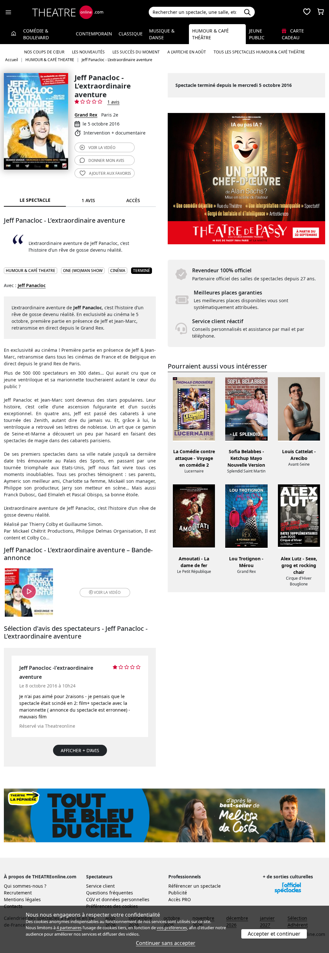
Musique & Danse (161, 34)
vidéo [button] (107, 592)
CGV (90, 899)
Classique (131, 34)
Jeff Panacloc (32, 285)
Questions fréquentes (109, 893)
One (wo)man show (82, 270)
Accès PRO (179, 899)
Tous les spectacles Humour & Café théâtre (259, 52)
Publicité (177, 893)
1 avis (113, 102)
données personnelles (125, 899)
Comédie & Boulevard (36, 34)
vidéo (101, 147)
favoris (110, 173)
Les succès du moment (136, 52)
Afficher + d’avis (80, 750)
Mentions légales (22, 899)
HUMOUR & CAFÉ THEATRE (30, 270)
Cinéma (117, 270)
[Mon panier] (320, 12)
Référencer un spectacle (194, 886)
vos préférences (172, 927)
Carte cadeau (293, 34)
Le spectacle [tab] (35, 200)
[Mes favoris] (306, 12)
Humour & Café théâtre (210, 34)
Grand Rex (86, 115)
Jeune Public (256, 34)
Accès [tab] (133, 200)
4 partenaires (69, 927)
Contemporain (94, 34)
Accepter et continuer (274, 933)
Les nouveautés (88, 52)
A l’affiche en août (186, 52)
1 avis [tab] (88, 200)
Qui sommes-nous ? (25, 886)
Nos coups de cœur (44, 52)
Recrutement (18, 893)
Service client (100, 886)
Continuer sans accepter (165, 943)
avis (106, 160)
